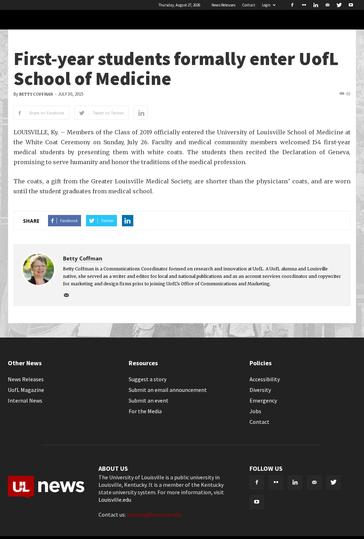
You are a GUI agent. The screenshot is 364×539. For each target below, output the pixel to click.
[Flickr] (304, 5)
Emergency (263, 400)
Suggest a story (147, 379)
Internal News (25, 400)
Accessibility (265, 379)
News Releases (223, 4)
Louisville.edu (114, 499)
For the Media (145, 411)
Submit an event (148, 400)
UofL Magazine (26, 389)
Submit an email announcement (168, 389)
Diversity (260, 389)
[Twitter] (339, 5)
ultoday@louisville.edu (154, 514)
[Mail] (327, 5)
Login (266, 4)
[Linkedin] (315, 5)
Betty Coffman (36, 94)
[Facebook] (292, 5)
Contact (248, 4)
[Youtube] (351, 5)
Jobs (255, 411)
